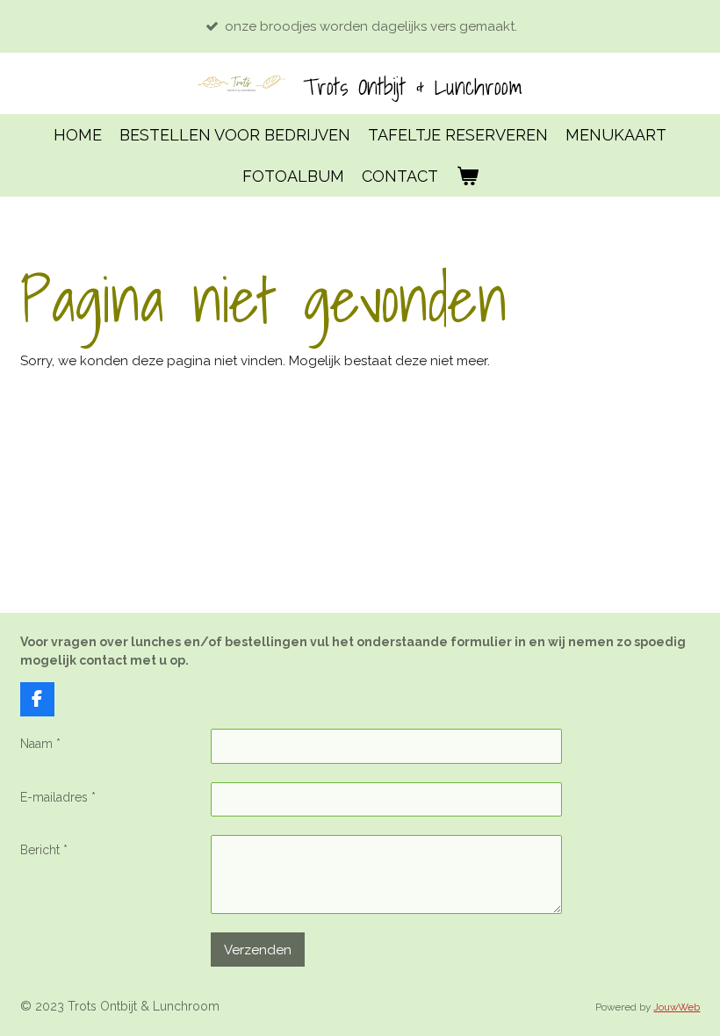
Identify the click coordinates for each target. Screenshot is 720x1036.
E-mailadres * (58, 797)
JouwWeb (676, 1007)
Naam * (40, 744)
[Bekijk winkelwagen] (466, 176)
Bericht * (44, 850)
